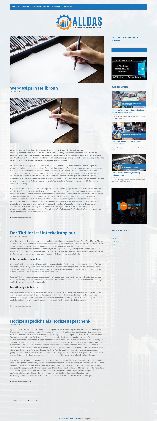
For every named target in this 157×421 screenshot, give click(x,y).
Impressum (115, 238)
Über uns (25, 7)
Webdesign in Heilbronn (57, 59)
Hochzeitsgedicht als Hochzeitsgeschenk (50, 321)
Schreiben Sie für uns (40, 7)
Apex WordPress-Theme (69, 418)
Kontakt (68, 7)
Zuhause (15, 7)
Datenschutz (115, 241)
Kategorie (56, 7)
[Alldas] (78, 30)
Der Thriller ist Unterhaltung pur (42, 232)
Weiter (38, 400)
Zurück (14, 400)
